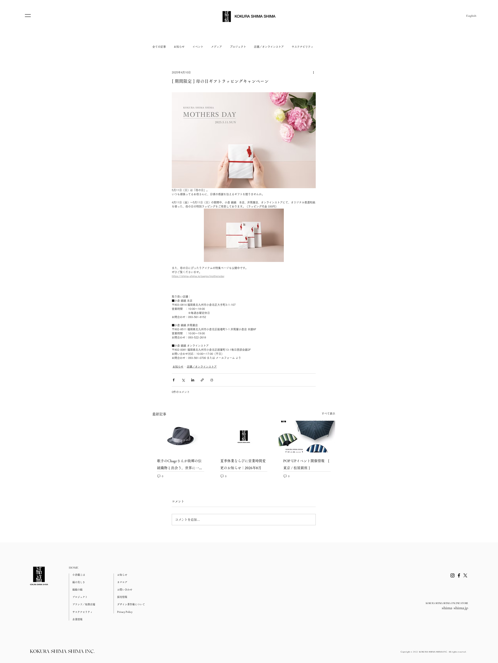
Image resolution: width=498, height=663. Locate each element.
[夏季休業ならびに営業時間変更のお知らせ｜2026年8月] (244, 437)
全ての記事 (159, 46)
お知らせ (179, 46)
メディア (216, 46)
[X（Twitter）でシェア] (183, 380)
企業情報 (77, 619)
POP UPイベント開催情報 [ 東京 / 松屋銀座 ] (306, 464)
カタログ (122, 582)
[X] (465, 575)
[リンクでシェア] (202, 380)
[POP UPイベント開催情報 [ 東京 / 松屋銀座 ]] (307, 436)
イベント (197, 46)
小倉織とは (78, 574)
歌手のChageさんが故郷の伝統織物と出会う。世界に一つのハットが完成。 (180, 465)
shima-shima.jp (455, 608)
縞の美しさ (78, 582)
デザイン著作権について (131, 604)
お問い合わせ (124, 589)
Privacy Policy (124, 612)
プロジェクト (238, 46)
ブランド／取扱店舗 (83, 604)
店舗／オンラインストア (269, 46)
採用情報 (122, 597)
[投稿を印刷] (212, 380)
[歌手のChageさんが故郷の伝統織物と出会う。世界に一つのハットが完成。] (180, 436)
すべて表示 (328, 413)
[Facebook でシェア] (173, 380)
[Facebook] (459, 575)
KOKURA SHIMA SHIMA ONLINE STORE (447, 603)
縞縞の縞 (77, 589)
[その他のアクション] (313, 72)
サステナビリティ (302, 46)
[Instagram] (452, 575)
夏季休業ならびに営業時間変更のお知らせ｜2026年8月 (243, 464)
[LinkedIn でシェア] (193, 380)
